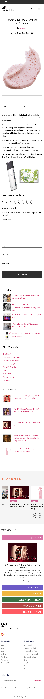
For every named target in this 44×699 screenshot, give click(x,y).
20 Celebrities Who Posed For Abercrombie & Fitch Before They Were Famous (26, 308)
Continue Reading (22, 581)
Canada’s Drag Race (10, 367)
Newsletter (7, 374)
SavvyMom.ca (7, 380)
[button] (12, 33)
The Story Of (7, 354)
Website (5, 263)
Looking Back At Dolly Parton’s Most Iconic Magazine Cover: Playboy (26, 397)
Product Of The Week (11, 360)
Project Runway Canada (11, 364)
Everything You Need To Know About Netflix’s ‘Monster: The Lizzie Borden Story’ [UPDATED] (26, 438)
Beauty (13, 501)
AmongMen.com (8, 377)
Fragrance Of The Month (11, 357)
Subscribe (37, 680)
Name (5, 246)
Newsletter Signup (7, 2)
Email (5, 255)
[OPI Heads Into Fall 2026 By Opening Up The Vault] (19, 492)
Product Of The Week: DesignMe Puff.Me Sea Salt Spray (25, 450)
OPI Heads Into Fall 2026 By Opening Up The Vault (27, 423)
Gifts (4, 370)
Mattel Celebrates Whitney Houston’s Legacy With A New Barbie (26, 410)
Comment (6, 219)
